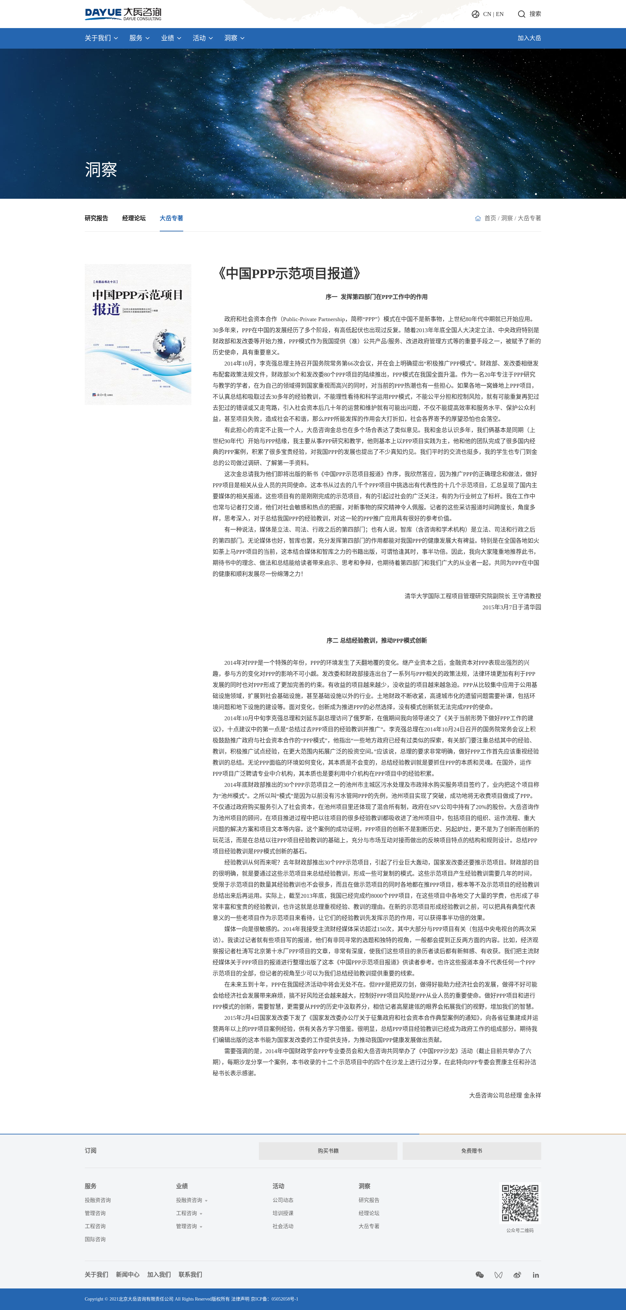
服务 (135, 38)
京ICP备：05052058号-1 (274, 1299)
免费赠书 (471, 1151)
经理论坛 (134, 218)
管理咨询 (95, 1213)
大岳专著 (171, 218)
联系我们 (190, 1274)
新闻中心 (128, 1274)
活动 (199, 38)
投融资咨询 (98, 1200)
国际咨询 (95, 1239)
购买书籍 (328, 1151)
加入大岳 (529, 38)
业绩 (167, 38)
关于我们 (98, 38)
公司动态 (283, 1200)
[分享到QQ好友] (498, 1274)
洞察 (230, 38)
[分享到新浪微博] (517, 1274)
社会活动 (283, 1226)
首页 (490, 218)
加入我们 (159, 1274)
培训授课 (283, 1213)
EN (500, 14)
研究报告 (96, 218)
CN (487, 14)
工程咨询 (95, 1226)
